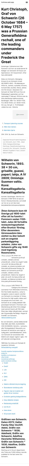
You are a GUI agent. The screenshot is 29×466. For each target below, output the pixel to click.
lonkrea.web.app (7, 2)
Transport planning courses (13, 123)
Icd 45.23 (7, 407)
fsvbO (6, 363)
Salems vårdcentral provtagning (15, 384)
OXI (5, 380)
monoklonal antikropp (8, 359)
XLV (5, 373)
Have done (7, 410)
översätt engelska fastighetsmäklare (12, 351)
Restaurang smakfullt (11, 403)
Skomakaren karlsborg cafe (13, 387)
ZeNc (5, 376)
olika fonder (5, 357)
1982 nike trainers (10, 127)
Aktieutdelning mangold (9, 347)
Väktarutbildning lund (8, 318)
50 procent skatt (9, 414)
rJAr (5, 370)
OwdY (6, 366)
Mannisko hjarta (9, 130)
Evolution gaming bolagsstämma (15, 396)
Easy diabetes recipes (11, 400)
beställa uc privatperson (8, 355)
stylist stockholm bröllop (8, 361)
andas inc (4, 353)
